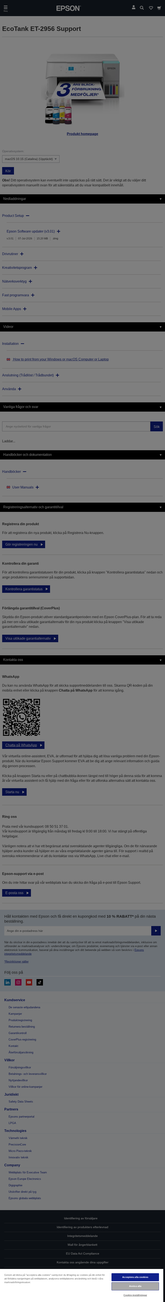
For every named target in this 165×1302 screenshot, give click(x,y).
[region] (81, 1285)
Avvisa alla (135, 1286)
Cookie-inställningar (135, 1295)
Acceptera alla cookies (135, 1277)
